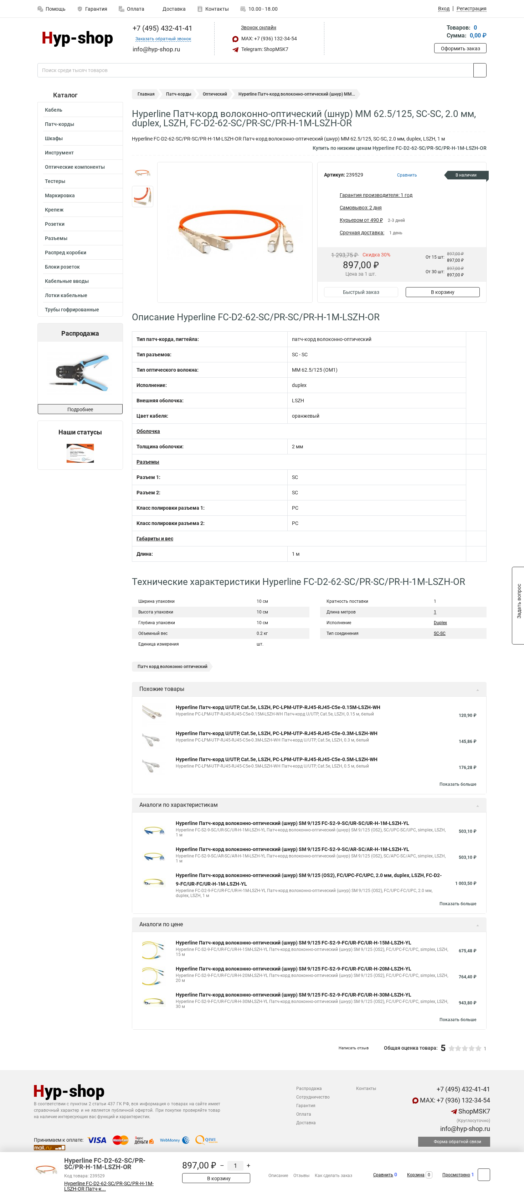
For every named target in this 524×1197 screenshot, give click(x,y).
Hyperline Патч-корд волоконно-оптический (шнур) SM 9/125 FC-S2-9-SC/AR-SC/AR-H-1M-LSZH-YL (292, 849)
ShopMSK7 (473, 1111)
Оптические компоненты (75, 167)
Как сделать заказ (333, 1175)
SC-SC (440, 633)
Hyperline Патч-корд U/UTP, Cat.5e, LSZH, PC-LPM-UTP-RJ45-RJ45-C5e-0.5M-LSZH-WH (276, 759)
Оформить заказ (460, 48)
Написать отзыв (354, 1048)
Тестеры (55, 181)
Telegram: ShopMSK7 (264, 49)
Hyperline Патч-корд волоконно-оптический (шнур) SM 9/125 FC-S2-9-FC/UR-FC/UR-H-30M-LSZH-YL (293, 995)
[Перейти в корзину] (439, 32)
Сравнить (383, 1174)
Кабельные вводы (67, 281)
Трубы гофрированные (72, 309)
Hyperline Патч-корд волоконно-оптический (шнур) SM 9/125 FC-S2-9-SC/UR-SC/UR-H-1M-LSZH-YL (292, 823)
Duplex (440, 622)
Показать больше (458, 784)
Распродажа (309, 1088)
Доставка (173, 9)
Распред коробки (65, 252)
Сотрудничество (313, 1097)
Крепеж (54, 210)
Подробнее (80, 409)
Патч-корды (59, 124)
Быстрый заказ (361, 292)
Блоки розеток (62, 267)
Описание (278, 1175)
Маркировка (60, 195)
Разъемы (56, 238)
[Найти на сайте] (480, 70)
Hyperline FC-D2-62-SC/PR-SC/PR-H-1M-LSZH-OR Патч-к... (109, 1186)
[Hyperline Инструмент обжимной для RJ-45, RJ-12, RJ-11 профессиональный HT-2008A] (79, 373)
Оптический (215, 94)
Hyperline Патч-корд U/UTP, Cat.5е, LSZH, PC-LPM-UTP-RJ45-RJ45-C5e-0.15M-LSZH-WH (278, 707)
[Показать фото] (142, 172)
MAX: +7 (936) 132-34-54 (268, 38)
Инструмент (59, 153)
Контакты (217, 9)
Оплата (135, 9)
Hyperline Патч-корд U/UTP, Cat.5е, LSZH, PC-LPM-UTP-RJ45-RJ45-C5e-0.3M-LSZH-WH (276, 733)
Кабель (53, 110)
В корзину (442, 292)
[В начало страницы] (484, 1174)
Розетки (55, 224)
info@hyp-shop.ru (464, 1128)
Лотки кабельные (66, 295)
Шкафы (54, 138)
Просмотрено (456, 1174)
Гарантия (96, 9)
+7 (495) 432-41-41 (161, 28)
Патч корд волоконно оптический (172, 666)
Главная (146, 94)
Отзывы (301, 1175)
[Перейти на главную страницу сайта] (77, 39)
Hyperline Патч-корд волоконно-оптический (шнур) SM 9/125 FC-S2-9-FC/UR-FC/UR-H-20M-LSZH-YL (293, 969)
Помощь (56, 9)
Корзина (416, 1174)
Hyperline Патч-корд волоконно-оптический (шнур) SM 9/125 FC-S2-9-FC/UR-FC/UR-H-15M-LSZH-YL (293, 943)
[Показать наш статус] (80, 452)
